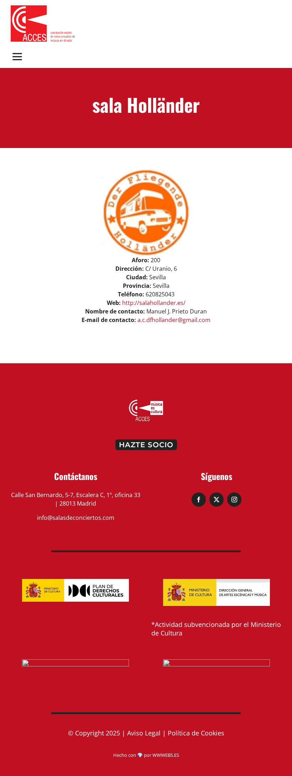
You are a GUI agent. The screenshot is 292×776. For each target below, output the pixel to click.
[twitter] (216, 499)
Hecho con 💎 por (132, 755)
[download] (43, 8)
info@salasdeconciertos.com (75, 518)
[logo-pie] (146, 402)
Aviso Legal (144, 733)
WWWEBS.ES (165, 755)
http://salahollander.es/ (154, 303)
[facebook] (199, 499)
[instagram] (234, 499)
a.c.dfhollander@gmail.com (173, 320)
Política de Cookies (196, 733)
